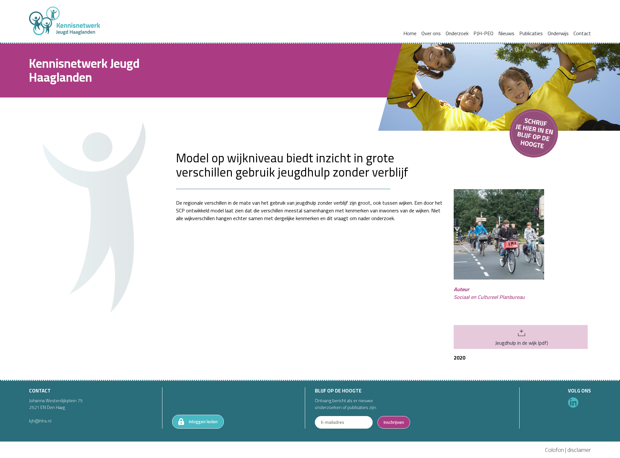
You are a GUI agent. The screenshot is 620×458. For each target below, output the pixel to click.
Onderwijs (558, 33)
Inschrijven (394, 422)
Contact (582, 33)
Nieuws (506, 33)
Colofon (554, 449)
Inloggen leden (203, 421)
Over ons (431, 33)
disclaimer (579, 449)
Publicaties (531, 33)
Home (410, 33)
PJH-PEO (483, 33)
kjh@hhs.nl (40, 421)
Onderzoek (457, 33)
